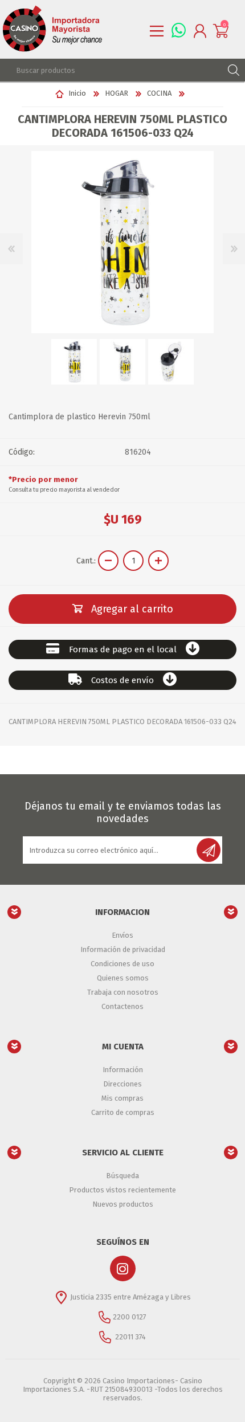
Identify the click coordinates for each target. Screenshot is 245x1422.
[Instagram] (123, 1268)
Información (123, 1069)
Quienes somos (123, 978)
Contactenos (122, 1006)
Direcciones (122, 1084)
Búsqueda (122, 1175)
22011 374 (129, 1337)
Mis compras (122, 1098)
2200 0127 (129, 1317)
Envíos (122, 935)
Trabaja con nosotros (122, 992)
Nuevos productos (122, 1204)
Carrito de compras (122, 1112)
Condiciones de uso (122, 963)
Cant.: (86, 561)
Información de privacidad (122, 949)
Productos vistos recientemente (122, 1190)
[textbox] (111, 70)
